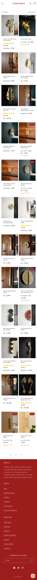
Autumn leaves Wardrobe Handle (8, 221)
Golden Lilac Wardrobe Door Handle (9, 39)
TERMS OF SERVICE (10, 535)
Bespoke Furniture (9, 493)
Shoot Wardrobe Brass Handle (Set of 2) (27, 399)
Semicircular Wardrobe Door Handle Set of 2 (27, 291)
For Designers (8, 506)
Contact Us (7, 548)
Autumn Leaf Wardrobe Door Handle (27, 77)
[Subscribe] (31, 560)
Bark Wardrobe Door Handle (26, 361)
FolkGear (6, 497)
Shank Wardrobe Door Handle (9, 77)
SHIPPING (7, 527)
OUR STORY (7, 522)
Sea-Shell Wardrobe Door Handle (8, 147)
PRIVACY (6, 531)
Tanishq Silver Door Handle (26, 436)
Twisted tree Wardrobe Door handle (9, 361)
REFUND (6, 540)
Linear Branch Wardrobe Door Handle (27, 109)
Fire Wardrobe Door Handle (26, 329)
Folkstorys (20, 576)
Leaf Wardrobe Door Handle (26, 184)
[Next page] (26, 454)
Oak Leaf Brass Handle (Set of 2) (9, 109)
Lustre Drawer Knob (26, 39)
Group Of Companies (10, 510)
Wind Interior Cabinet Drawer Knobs (9, 184)
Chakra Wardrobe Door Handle (27, 259)
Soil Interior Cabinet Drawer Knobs (26, 147)
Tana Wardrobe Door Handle (9, 259)
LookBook (7, 502)
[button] (2, 3)
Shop (5, 489)
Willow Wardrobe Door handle (27, 221)
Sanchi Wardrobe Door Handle (9, 291)
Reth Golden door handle (8, 436)
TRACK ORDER (8, 544)
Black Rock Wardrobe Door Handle (9, 329)
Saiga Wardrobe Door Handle (9, 399)
